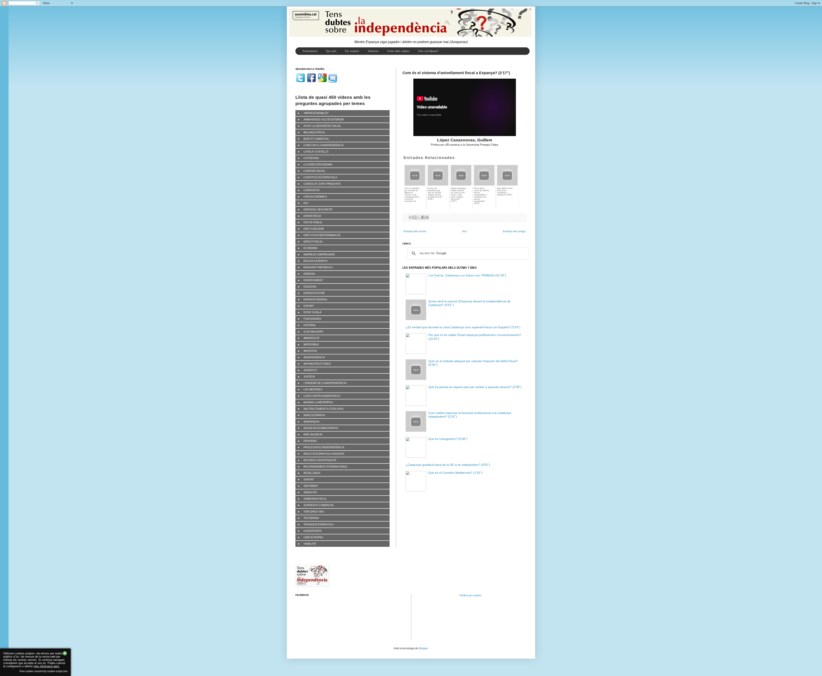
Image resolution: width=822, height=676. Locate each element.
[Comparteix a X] (419, 217)
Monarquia (311, 421)
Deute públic (313, 222)
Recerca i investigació (320, 460)
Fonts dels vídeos (398, 51)
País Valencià (313, 434)
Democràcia (312, 215)
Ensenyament (313, 280)
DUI (306, 203)
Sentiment (311, 485)
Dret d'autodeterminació (322, 235)
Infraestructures (317, 363)
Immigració (311, 338)
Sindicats (310, 492)
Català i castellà (316, 151)
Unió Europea (313, 537)
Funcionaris (312, 318)
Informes (373, 51)
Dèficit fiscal (313, 241)
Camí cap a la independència (324, 145)
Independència (314, 357)
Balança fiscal (314, 132)
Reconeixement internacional (326, 466)
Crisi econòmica (315, 196)
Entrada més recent (415, 231)
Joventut (310, 370)
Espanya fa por (314, 293)
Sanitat (309, 479)
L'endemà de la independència (325, 383)
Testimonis (311, 518)
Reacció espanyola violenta (324, 453)
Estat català (313, 312)
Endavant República (318, 267)
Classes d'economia (318, 164)
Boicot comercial (316, 138)
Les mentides (313, 389)
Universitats (313, 530)
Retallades (312, 473)
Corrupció (311, 190)
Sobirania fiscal (315, 498)
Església (310, 286)
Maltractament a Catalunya (324, 408)
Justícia (309, 376)
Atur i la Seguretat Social (322, 125)
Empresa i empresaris (319, 254)
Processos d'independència (324, 447)
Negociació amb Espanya (321, 428)
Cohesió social (314, 170)
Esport (309, 305)
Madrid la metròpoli (318, 402)
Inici (464, 231)
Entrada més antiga (514, 231)
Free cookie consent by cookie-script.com (43, 671)
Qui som (331, 51)
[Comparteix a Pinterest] (427, 217)
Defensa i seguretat (318, 209)
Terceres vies (314, 511)
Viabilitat (310, 543)
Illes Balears (313, 331)
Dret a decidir (314, 228)
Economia (310, 248)
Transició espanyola (319, 524)
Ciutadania (311, 158)
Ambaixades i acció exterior (324, 119)
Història (310, 325)
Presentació (310, 51)
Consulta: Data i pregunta (322, 183)
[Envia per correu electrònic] (411, 217)
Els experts (352, 51)
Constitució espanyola (320, 177)
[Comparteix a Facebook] (423, 217)
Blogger (423, 648)
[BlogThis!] (415, 217)
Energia (309, 273)
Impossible (311, 344)
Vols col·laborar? (428, 51)
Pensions (310, 440)
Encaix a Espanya (316, 260)
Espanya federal (316, 299)
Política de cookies (470, 595)
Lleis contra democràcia (322, 395)
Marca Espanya (314, 415)
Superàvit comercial (319, 505)
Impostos (310, 350)
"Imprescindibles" (316, 113)
